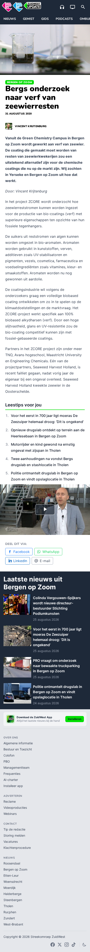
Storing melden (14, 835)
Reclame (9, 801)
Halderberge (12, 894)
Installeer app (13, 786)
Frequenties (11, 773)
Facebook (21, 551)
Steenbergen (12, 900)
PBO (6, 761)
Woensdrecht (12, 881)
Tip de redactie (14, 829)
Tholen (8, 906)
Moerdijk (9, 888)
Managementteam (16, 767)
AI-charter (10, 780)
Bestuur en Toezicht (17, 749)
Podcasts (64, 19)
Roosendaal (11, 863)
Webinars (10, 814)
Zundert (9, 918)
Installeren (74, 719)
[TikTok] (73, 944)
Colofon (8, 755)
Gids (45, 19)
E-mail (45, 561)
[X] (59, 944)
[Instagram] (66, 944)
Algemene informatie (18, 743)
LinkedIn (20, 561)
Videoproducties (15, 807)
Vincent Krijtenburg (31, 126)
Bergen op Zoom (19, 82)
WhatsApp (50, 551)
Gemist (28, 19)
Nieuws (9, 19)
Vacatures (10, 841)
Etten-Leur (11, 875)
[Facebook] (52, 944)
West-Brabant (13, 924)
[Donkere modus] (84, 944)
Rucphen (9, 912)
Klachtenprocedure (17, 847)
